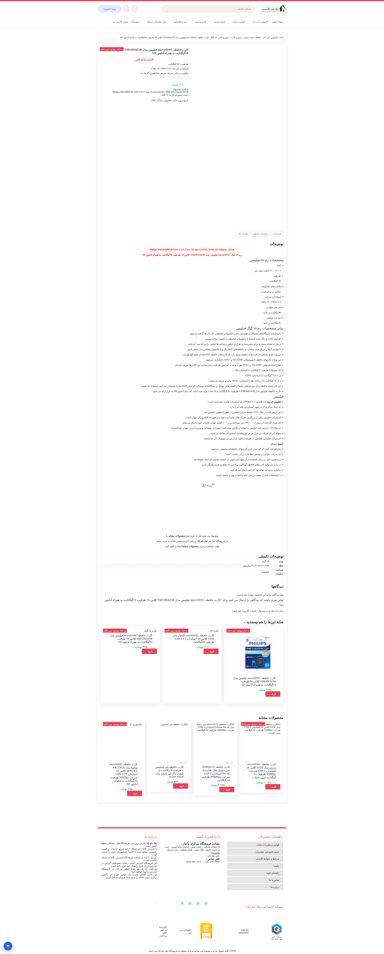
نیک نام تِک (151, 843)
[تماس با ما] (8, 946)
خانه (281, 37)
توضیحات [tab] (277, 233)
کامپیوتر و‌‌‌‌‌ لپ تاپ (260, 22)
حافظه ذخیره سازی (252, 37)
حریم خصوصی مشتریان (267, 851)
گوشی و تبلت (239, 22)
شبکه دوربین (219, 22)
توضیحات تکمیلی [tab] (260, 233)
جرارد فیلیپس (239, 412)
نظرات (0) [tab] (243, 233)
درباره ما (275, 887)
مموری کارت (236, 37)
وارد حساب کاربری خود (249, 610)
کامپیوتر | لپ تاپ (270, 37)
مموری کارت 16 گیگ (219, 37)
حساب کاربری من (121, 22)
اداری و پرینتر (201, 22)
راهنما (276, 866)
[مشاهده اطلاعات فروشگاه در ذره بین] (185, 931)
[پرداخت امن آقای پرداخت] (162, 931)
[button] (226, 789)
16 (255, 328)
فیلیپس (241, 328)
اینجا (179, 546)
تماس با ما (274, 880)
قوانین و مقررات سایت (267, 844)
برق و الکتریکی (180, 22)
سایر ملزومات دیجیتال (156, 22)
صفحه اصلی (277, 22)
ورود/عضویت (110, 9)
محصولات (135, 22)
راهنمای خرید (272, 873)
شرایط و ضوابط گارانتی (267, 858)
